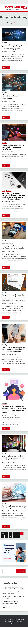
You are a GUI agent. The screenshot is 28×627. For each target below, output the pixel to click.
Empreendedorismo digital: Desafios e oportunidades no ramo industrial (13, 458)
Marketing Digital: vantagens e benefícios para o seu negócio (14, 507)
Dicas (3, 190)
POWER (16, 510)
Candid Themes (18, 623)
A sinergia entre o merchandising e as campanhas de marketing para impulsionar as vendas (13, 246)
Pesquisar (21, 571)
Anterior (4, 533)
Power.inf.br (15, 7)
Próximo (16, 536)
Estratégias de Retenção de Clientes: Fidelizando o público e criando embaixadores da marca (14, 409)
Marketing (4, 42)
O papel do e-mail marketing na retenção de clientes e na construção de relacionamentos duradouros (13, 298)
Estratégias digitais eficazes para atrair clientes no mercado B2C (13, 97)
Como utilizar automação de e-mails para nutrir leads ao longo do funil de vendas (13, 349)
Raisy (14, 51)
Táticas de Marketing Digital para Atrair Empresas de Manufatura (13, 147)
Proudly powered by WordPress (13, 621)
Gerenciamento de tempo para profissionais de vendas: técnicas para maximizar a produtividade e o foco (13, 196)
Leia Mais (5, 67)
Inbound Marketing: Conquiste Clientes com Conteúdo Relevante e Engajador (14, 47)
